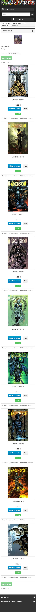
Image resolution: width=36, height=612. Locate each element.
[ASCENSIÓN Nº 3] (18, 368)
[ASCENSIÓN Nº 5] (18, 310)
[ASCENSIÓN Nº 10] (18, 540)
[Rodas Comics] (18, 2)
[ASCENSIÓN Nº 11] (18, 482)
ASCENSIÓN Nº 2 (18, 444)
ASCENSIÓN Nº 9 (18, 99)
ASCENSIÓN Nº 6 (18, 272)
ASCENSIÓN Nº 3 (18, 386)
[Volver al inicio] (3, 23)
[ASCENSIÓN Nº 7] (18, 196)
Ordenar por (4, 53)
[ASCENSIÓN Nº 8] (18, 138)
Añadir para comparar (27, 118)
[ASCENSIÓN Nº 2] (18, 425)
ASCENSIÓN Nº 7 (18, 214)
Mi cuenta (5, 597)
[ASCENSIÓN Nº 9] (18, 81)
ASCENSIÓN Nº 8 (18, 157)
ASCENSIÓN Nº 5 (18, 329)
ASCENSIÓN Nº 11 (18, 501)
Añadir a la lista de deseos (11, 118)
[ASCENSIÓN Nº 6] (18, 253)
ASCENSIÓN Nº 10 (18, 558)
